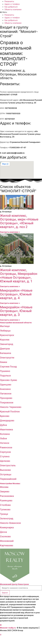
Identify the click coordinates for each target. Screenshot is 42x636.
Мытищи (5, 326)
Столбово (5, 505)
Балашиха (5, 353)
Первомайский (8, 479)
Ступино (5, 456)
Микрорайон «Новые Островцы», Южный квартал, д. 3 (16, 311)
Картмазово (6, 545)
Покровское (6, 402)
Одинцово (5, 384)
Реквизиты (9, 1)
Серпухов (5, 452)
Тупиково (5, 509)
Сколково (5, 536)
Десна (3, 532)
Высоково (5, 470)
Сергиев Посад (8, 366)
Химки (3, 362)
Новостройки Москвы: (10, 483)
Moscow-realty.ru (8, 628)
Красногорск (7, 335)
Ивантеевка (6, 429)
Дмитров (5, 348)
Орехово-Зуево (8, 380)
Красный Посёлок (10, 411)
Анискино (5, 389)
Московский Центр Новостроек (14, 584)
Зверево (4, 491)
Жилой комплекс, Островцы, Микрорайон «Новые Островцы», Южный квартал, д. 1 (18, 275)
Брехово (4, 416)
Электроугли (7, 357)
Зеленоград (6, 518)
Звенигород (6, 344)
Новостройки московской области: (16, 322)
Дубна (3, 425)
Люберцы (5, 330)
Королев (4, 339)
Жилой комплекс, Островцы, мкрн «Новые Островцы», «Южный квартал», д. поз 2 (19, 221)
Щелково (5, 461)
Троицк (4, 514)
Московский (7, 541)
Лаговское (5, 393)
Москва (4, 487)
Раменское (6, 447)
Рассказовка (7, 496)
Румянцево (6, 500)
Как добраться (10, 7)
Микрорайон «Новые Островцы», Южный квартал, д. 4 (16, 294)
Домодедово (7, 420)
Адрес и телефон (12, 4)
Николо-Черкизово (10, 407)
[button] (21, 12)
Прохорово (6, 398)
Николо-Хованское (10, 523)
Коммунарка (7, 527)
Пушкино (5, 371)
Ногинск (4, 443)
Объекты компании (13, 9)
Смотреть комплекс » (10, 232)
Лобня (3, 438)
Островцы (5, 474)
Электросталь (8, 465)
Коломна (5, 434)
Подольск (5, 375)
